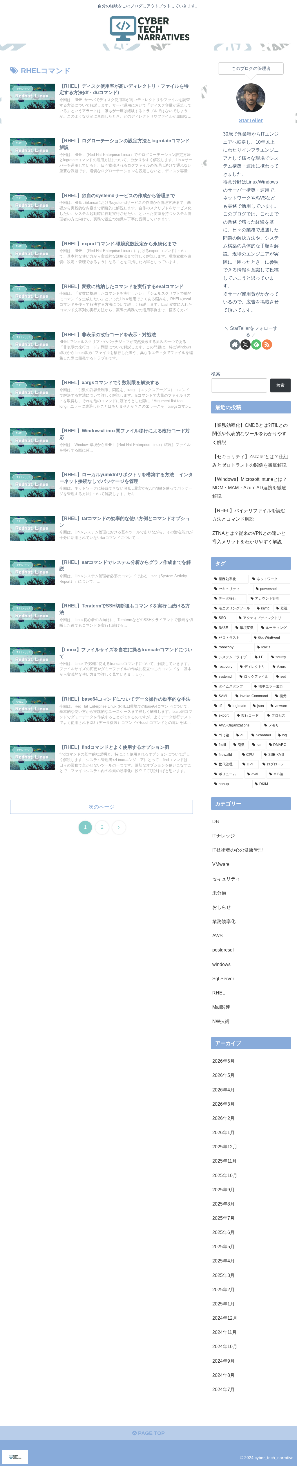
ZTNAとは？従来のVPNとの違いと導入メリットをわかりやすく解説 (249, 537)
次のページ (101, 807)
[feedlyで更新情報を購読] (256, 344)
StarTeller (251, 120)
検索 (215, 373)
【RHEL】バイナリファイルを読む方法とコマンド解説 (248, 514)
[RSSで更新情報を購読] (267, 344)
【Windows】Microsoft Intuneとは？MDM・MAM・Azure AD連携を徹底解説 (249, 487)
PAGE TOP (151, 1433)
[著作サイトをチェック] (235, 344)
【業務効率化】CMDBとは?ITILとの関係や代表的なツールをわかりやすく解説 (250, 433)
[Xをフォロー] (245, 344)
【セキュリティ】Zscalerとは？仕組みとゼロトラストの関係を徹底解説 (250, 460)
